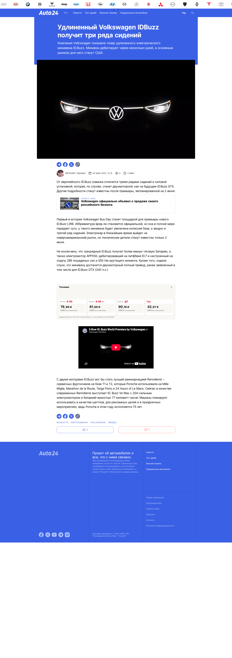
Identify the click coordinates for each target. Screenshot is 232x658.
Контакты (150, 520)
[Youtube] (54, 534)
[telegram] (59, 164)
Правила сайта (152, 509)
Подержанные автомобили (133, 12)
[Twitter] (47, 534)
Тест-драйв (90, 12)
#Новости (62, 422)
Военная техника (108, 12)
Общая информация (155, 497)
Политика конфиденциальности (160, 526)
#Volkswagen (98, 422)
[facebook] (65, 164)
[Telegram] (60, 534)
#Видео (112, 422)
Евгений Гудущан (75, 173)
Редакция (150, 514)
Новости (77, 12)
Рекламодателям (153, 503)
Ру (192, 12)
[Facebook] (41, 534)
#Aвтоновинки (79, 422)
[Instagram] (67, 534)
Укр (184, 12)
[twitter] (71, 164)
